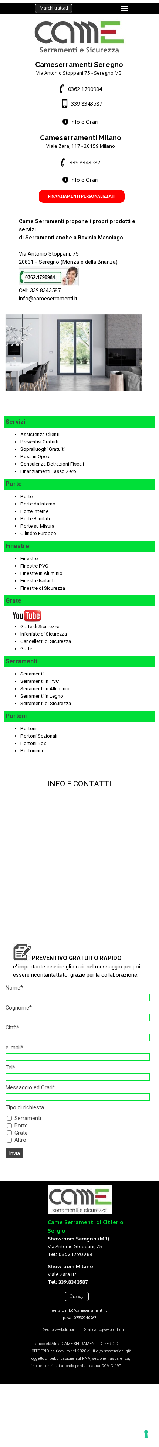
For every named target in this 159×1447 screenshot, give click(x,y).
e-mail (14, 1047)
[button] (80, 88)
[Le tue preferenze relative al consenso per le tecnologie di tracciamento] (146, 1434)
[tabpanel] (79, 68)
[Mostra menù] (124, 8)
